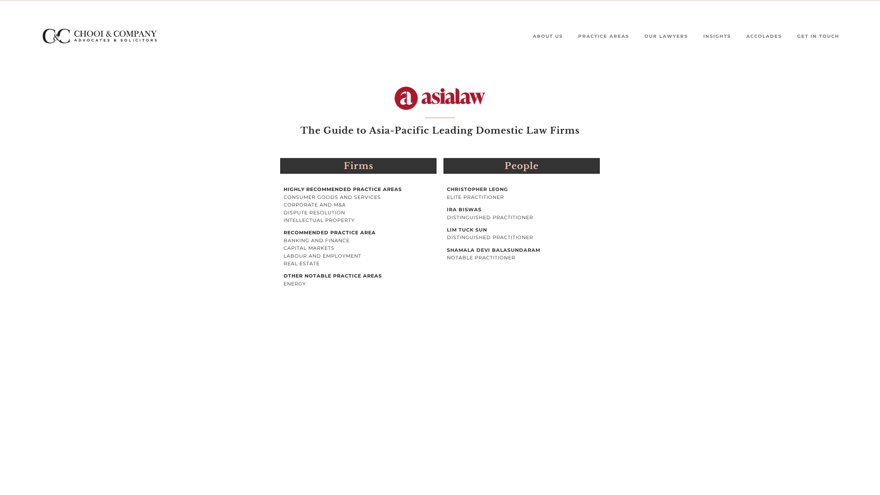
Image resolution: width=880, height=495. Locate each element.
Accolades (764, 36)
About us (548, 36)
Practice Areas (603, 36)
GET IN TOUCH (818, 36)
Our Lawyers (666, 36)
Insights (717, 36)
